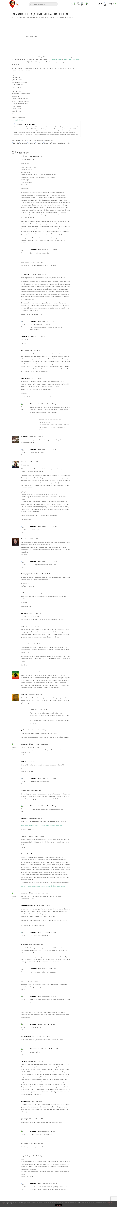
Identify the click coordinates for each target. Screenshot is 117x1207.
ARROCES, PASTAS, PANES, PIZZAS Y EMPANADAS (43, 17)
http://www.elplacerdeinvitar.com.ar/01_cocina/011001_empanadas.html (43, 886)
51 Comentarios (69, 17)
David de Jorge (56, 59)
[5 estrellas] (47, 143)
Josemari (24, 437)
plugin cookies (112, 1205)
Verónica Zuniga (26, 1036)
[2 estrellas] (23, 143)
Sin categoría (60, 17)
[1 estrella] (15, 143)
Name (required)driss (28, 574)
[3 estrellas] (31, 143)
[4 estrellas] (39, 143)
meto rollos (67, 57)
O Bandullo (24, 336)
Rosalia (23, 613)
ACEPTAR (58, 1205)
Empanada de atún (17, 120)
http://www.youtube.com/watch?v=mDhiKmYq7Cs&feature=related (41, 825)
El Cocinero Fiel (18, 17)
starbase (24, 644)
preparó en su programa (71, 59)
